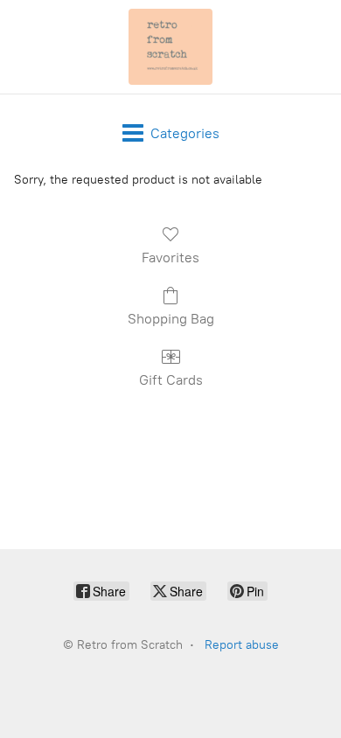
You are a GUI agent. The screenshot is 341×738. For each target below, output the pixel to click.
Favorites (170, 257)
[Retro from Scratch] (170, 47)
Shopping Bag (171, 318)
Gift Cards (171, 380)
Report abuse (242, 644)
